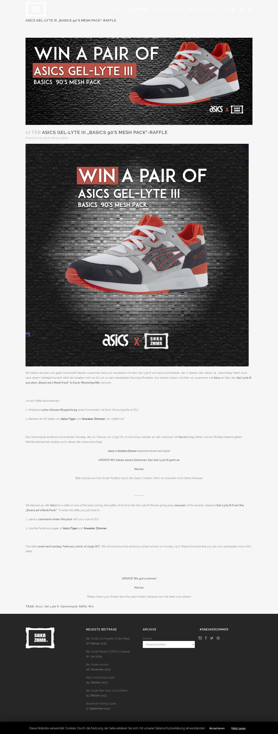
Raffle (83, 606)
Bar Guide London (97, 664)
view (32, 371)
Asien (245, 410)
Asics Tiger (68, 418)
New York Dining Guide (100, 677)
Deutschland (103, 410)
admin (64, 137)
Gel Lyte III (51, 606)
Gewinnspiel (69, 606)
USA (174, 410)
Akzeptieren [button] (217, 728)
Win (53, 137)
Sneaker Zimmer (93, 418)
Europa (32, 410)
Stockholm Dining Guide (101, 703)
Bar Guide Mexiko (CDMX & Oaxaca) (108, 651)
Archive (147, 638)
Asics (39, 606)
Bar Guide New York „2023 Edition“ (107, 690)
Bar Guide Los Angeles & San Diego (108, 638)
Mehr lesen (238, 728)
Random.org (186, 437)
